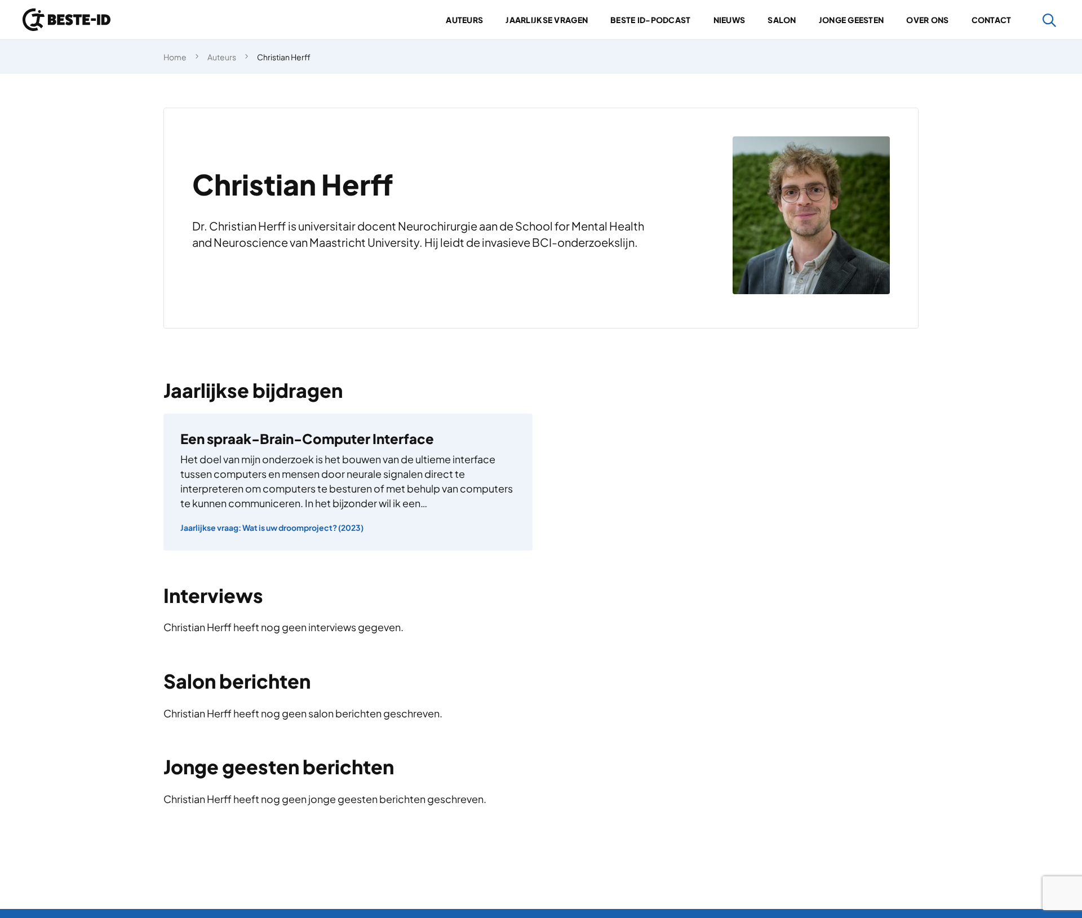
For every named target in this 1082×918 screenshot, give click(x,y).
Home (175, 57)
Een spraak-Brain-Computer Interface (307, 438)
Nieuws (729, 20)
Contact (992, 20)
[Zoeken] (1049, 20)
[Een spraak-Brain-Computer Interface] (348, 482)
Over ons (927, 20)
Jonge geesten (851, 20)
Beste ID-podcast (650, 20)
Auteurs (464, 20)
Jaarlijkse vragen (546, 20)
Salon (782, 20)
